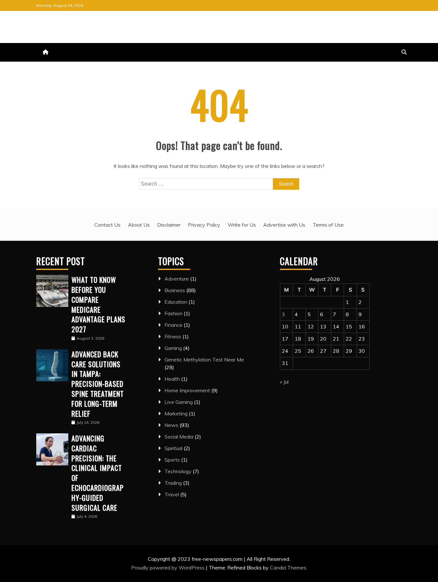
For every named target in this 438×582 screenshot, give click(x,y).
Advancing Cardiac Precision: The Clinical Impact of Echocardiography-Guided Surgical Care (98, 473)
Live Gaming (178, 402)
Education (175, 302)
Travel (171, 494)
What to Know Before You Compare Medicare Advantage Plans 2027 (98, 304)
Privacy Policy (204, 225)
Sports (172, 459)
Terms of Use (328, 225)
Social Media (178, 436)
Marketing (176, 413)
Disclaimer (169, 225)
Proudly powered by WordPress (168, 567)
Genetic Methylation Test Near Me (204, 359)
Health (172, 379)
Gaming (173, 348)
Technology (177, 471)
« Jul (284, 381)
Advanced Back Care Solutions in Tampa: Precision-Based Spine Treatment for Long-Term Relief (98, 384)
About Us (139, 225)
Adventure (176, 278)
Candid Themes (288, 567)
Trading (173, 483)
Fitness (172, 336)
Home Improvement (187, 390)
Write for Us (242, 225)
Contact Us (107, 225)
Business (174, 290)
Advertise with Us (284, 225)
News (171, 425)
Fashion (173, 313)
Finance (173, 325)
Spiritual (173, 448)
